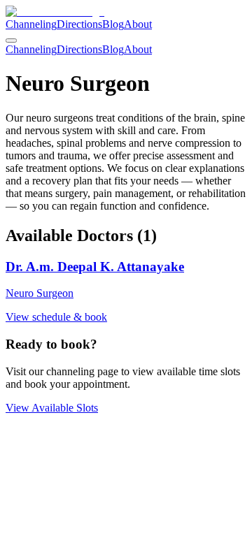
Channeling (31, 24)
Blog (113, 24)
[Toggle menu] (11, 40)
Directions (79, 24)
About (138, 24)
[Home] (55, 11)
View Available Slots (52, 408)
